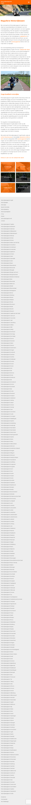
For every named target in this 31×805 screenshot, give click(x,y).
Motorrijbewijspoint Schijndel (7, 647)
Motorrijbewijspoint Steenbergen (8, 670)
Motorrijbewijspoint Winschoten (8, 757)
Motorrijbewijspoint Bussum (7, 311)
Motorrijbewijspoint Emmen (7, 384)
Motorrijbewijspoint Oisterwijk (8, 587)
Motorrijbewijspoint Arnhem (7, 254)
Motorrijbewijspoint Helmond (7, 446)
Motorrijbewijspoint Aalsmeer (8, 228)
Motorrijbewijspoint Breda (7, 302)
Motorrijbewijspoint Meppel (7, 542)
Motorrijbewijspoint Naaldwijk (8, 553)
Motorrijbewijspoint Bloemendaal (8, 288)
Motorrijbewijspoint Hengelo (7, 450)
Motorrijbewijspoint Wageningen (8, 741)
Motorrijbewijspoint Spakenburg (8, 663)
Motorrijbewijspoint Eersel (7, 375)
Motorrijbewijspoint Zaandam (8, 766)
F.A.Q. (2, 214)
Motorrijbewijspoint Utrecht (7, 690)
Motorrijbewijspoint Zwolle (7, 793)
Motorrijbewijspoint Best (6, 279)
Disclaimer (3, 797)
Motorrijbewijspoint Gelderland (8, 398)
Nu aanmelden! (7, 166)
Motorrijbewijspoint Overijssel (8, 601)
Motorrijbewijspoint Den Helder (8, 336)
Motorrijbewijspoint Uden (7, 683)
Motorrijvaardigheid (5, 211)
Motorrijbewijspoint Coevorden (8, 318)
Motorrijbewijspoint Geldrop (7, 400)
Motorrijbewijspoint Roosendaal (8, 633)
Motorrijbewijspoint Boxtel (7, 297)
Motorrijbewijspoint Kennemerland (9, 491)
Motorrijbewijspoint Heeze (7, 439)
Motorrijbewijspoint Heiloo (7, 441)
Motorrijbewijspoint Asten (7, 260)
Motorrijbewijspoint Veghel (7, 702)
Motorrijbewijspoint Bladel (7, 286)
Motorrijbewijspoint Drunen (7, 363)
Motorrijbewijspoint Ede (6, 370)
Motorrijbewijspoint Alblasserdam (8, 231)
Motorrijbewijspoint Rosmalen (8, 635)
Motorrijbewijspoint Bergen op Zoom (9, 272)
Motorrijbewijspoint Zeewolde (8, 777)
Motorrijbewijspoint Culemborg (8, 322)
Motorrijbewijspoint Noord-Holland (9, 571)
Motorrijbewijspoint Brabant (7, 299)
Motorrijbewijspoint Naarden (7, 555)
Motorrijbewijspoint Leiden (7, 510)
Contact (3, 220)
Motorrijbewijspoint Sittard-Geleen (9, 654)
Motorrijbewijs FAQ (23, 187)
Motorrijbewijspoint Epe (6, 388)
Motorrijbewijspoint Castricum (8, 315)
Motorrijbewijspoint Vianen (7, 713)
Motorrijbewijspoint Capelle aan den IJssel (10, 313)
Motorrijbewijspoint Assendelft (8, 258)
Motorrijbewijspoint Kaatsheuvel (8, 484)
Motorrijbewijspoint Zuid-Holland (8, 786)
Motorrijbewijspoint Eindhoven (8, 377)
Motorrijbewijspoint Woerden (8, 761)
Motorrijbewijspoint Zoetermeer (8, 784)
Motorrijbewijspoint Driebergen (8, 359)
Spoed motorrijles (5, 207)
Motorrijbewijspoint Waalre (7, 734)
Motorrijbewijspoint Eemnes (7, 372)
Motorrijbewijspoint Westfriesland (8, 750)
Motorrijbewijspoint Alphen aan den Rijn (10, 242)
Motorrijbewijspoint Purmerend (8, 610)
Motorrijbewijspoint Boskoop (7, 295)
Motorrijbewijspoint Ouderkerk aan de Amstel (11, 599)
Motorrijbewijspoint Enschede (8, 386)
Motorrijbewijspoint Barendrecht (8, 265)
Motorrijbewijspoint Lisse (6, 526)
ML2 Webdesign (5, 801)
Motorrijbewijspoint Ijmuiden (7, 480)
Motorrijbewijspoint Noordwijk (8, 574)
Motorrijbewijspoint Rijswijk (7, 628)
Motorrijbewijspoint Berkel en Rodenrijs (10, 276)
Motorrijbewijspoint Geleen (7, 402)
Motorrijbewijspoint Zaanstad (7, 768)
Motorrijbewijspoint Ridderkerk (8, 622)
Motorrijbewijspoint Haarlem (7, 420)
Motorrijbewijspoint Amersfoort (8, 244)
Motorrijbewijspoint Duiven (7, 366)
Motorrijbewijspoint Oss (6, 594)
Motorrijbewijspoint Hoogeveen (8, 464)
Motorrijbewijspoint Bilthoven (8, 283)
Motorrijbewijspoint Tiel (6, 679)
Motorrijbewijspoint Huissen (7, 475)
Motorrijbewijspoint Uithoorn (7, 686)
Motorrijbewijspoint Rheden (7, 617)
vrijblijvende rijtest (25, 49)
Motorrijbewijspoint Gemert (7, 404)
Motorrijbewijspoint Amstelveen (8, 247)
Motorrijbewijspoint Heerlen (7, 436)
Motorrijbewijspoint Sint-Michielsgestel (10, 649)
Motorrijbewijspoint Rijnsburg (8, 624)
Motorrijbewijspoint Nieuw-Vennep (9, 562)
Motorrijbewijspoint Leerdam (7, 505)
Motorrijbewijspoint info (6, 218)
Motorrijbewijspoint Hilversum (8, 455)
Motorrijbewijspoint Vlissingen (8, 722)
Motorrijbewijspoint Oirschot (7, 585)
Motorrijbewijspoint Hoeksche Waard (9, 457)
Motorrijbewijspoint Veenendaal (8, 699)
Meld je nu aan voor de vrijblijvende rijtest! (12, 157)
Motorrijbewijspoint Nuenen (7, 578)
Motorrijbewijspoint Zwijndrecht (8, 791)
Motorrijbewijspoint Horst (7, 471)
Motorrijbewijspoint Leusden (7, 521)
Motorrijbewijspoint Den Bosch (8, 331)
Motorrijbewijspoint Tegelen (7, 224)
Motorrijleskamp (5, 209)
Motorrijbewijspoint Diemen (7, 345)
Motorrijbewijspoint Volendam (8, 725)
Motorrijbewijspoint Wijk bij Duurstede (10, 754)
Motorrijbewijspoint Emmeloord (8, 382)
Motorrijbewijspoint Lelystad (7, 519)
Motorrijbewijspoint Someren (7, 660)
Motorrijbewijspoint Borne (7, 292)
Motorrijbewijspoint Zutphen (7, 789)
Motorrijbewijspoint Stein (6, 674)
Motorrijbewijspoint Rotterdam (8, 638)
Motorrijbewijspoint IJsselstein (8, 482)
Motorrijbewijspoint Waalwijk (7, 736)
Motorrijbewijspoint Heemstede (8, 430)
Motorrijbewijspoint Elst (6, 379)
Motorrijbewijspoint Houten (7, 473)
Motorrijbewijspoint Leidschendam (9, 514)
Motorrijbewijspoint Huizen (7, 478)
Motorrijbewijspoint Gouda (7, 414)
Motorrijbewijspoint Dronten (7, 361)
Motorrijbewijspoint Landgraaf (8, 500)
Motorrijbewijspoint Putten (7, 612)
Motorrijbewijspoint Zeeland (7, 775)
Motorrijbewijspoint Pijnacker (7, 608)
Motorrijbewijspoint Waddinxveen (9, 738)
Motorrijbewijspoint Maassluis (7, 535)
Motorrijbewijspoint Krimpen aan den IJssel (11, 496)
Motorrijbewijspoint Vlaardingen (8, 715)
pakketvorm (23, 36)
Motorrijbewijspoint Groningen (8, 416)
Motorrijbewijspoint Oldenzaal (8, 590)
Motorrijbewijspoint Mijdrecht (8, 548)
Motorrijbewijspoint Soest (7, 658)
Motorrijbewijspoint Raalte (7, 615)
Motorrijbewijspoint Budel (7, 306)
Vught (6, 2)
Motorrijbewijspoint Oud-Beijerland (9, 596)
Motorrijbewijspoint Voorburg (8, 727)
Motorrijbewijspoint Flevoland (8, 393)
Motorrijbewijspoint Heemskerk (8, 427)
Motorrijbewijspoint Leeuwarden (8, 507)
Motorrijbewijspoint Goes (7, 409)
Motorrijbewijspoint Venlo (7, 711)
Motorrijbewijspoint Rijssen (7, 626)
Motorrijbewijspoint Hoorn (7, 468)
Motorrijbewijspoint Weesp (7, 747)
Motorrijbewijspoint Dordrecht (8, 352)
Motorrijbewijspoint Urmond (7, 688)
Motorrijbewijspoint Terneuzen (8, 677)
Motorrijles (3, 204)
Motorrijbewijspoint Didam (7, 343)
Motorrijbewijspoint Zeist (6, 779)
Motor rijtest (23, 177)
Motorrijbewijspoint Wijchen (7, 752)
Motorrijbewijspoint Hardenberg (8, 423)
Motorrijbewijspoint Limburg (7, 523)
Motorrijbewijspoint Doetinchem (8, 347)
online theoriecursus (6, 137)
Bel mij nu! (23, 166)
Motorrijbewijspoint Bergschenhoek (9, 274)
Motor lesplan (8, 177)
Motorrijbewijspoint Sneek (7, 656)
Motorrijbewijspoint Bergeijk (7, 270)
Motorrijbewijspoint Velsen (7, 709)
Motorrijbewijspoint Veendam (8, 697)
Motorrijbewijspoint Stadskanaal (8, 667)
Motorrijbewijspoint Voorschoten (8, 729)
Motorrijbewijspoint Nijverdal (7, 569)
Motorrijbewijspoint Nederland (8, 226)
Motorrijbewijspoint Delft (6, 327)
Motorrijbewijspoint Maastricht (8, 537)
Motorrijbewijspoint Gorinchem (8, 411)
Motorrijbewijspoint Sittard (7, 651)
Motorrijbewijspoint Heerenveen (8, 432)
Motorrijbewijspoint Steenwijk (8, 672)
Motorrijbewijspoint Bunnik (7, 308)
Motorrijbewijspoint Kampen (7, 487)
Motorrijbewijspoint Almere (7, 240)
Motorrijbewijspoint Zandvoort (8, 773)
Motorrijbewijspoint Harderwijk (8, 425)
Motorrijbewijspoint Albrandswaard (9, 233)
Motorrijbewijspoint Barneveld (8, 267)
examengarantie (15, 41)
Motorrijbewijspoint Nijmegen (8, 567)
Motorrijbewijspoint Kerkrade (7, 494)
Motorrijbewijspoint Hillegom (7, 452)
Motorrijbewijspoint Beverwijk (8, 281)
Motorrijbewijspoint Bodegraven (8, 290)
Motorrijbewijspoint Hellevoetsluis (9, 443)
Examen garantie (8, 187)
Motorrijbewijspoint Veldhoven (8, 704)
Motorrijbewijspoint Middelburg (8, 544)
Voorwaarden (4, 799)
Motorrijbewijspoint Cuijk (6, 320)
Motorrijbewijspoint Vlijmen (7, 720)
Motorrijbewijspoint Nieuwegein (8, 558)
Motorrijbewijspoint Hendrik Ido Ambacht (10, 448)
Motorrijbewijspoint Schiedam (8, 644)
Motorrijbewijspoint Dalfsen (7, 324)
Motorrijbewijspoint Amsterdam (8, 249)
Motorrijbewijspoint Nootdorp (8, 576)
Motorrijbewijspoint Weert (7, 745)
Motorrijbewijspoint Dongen (7, 350)
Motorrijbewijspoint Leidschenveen (9, 516)
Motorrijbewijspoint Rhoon (7, 619)
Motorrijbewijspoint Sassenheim (8, 640)
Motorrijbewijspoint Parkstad (7, 606)
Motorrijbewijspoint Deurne (7, 338)
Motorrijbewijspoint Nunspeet (8, 580)
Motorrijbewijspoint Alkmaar (7, 235)
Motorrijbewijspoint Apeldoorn (8, 251)
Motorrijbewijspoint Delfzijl (7, 329)
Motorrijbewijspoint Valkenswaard (9, 695)
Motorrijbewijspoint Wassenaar (8, 743)
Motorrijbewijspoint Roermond (8, 631)
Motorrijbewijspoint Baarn (7, 263)
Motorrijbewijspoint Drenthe (7, 356)
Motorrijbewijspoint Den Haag (8, 334)
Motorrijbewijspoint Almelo (7, 238)
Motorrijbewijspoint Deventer (8, 340)
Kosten (2, 216)
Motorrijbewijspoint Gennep (7, 407)
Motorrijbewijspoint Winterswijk (8, 759)
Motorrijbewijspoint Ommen (7, 592)
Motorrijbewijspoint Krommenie (8, 498)
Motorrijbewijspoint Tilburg (7, 681)
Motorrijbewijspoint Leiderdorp (8, 512)
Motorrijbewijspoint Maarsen (7, 530)
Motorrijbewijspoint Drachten (7, 354)
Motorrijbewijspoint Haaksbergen (8, 418)
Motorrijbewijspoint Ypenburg (8, 763)
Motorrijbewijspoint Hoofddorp (8, 462)
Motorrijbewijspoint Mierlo (7, 546)
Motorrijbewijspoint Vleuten (7, 718)
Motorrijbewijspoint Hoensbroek (8, 459)
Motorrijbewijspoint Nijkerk (7, 564)
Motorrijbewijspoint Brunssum (8, 304)
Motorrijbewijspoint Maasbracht (8, 532)
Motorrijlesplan (4, 202)
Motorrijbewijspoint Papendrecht (8, 603)
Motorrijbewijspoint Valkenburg (8, 693)
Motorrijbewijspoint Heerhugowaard (9, 434)
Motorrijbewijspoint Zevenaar (8, 782)
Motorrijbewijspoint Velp (6, 706)
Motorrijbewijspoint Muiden (7, 551)
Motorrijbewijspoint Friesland (7, 395)
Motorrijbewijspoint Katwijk (7, 489)
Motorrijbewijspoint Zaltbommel (8, 770)
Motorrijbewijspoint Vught (7, 200)
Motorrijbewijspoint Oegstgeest (8, 583)
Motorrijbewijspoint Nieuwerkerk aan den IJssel (12, 560)
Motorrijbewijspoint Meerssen (8, 539)
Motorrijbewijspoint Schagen (7, 642)
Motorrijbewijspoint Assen (7, 256)
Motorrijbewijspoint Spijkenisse (8, 665)
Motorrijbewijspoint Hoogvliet (8, 466)
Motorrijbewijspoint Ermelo (7, 391)
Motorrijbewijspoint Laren (7, 503)
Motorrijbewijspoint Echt (6, 368)
